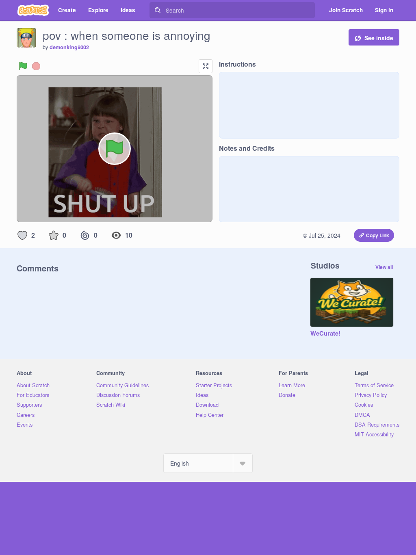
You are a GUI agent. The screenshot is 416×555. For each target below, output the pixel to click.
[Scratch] (33, 10)
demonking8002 (69, 47)
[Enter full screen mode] (205, 66)
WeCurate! (325, 333)
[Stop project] (36, 66)
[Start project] (23, 66)
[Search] (158, 10)
